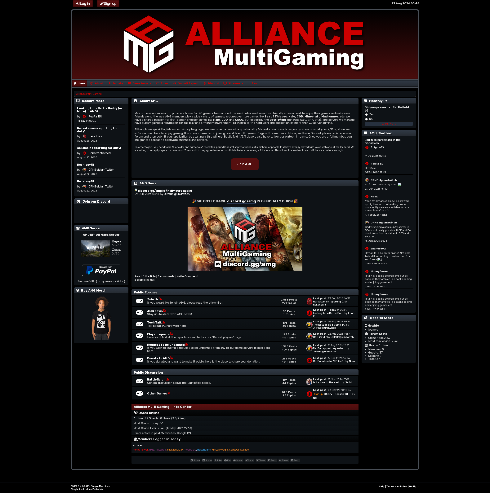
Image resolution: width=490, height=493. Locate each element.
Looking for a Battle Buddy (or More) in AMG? (99, 110)
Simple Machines (100, 486)
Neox (352, 361)
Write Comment (187, 276)
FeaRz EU (95, 116)
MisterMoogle (220, 449)
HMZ (151, 449)
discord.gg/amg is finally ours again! (165, 190)
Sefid (348, 382)
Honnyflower (140, 449)
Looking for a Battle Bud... (328, 313)
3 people (140, 279)
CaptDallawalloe (239, 449)
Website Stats (381, 318)
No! (370, 119)
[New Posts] (139, 302)
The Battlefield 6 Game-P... (329, 324)
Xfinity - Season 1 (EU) (337, 393)
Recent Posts (93, 101)
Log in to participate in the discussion (383, 141)
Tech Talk (154, 322)
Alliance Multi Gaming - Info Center (163, 407)
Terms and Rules (396, 486)
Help (381, 486)
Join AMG (244, 164)
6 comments (167, 276)
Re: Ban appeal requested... (329, 348)
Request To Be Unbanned (166, 344)
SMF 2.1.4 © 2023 (80, 486)
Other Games (157, 393)
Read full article (145, 276)
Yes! (371, 114)
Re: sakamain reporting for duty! (97, 129)
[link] (195, 460)
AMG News (155, 311)
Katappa (161, 449)
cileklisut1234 (175, 449)
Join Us (153, 299)
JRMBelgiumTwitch (101, 169)
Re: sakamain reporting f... (328, 301)
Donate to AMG (158, 358)
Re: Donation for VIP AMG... (329, 361)
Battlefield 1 (156, 379)
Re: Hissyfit (85, 164)
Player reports (158, 334)
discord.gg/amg (241, 201)
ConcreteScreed (100, 153)
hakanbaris (96, 136)
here (219, 136)
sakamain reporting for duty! (99, 148)
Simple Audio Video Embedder (87, 489)
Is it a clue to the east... (327, 382)
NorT (316, 397)
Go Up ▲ (414, 486)
